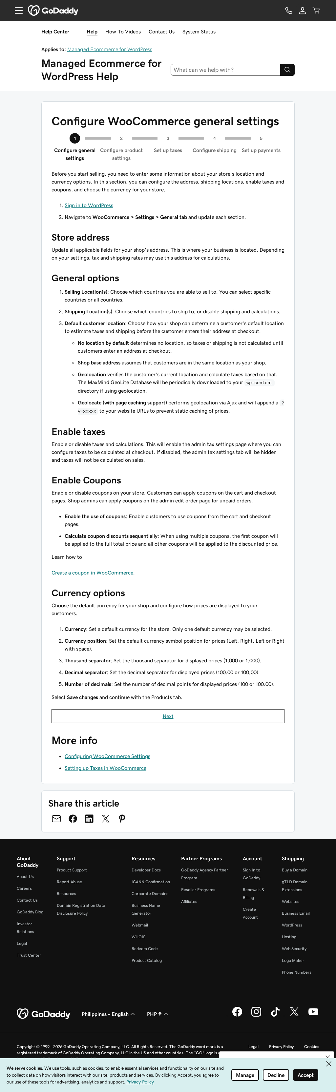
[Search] (287, 70)
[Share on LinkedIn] (89, 819)
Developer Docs (146, 870)
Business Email (296, 913)
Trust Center (29, 955)
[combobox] (226, 70)
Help (92, 31)
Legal (22, 943)
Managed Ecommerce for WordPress (109, 49)
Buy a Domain (294, 870)
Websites (290, 901)
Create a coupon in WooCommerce (92, 572)
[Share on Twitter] (105, 819)
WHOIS (138, 937)
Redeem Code (145, 948)
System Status (199, 31)
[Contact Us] (289, 10)
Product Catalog (147, 960)
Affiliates (189, 901)
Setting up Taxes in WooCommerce (105, 767)
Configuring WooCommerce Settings (107, 756)
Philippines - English (105, 1014)
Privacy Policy (281, 1046)
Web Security (294, 948)
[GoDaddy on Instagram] (256, 1015)
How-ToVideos (123, 31)
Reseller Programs (198, 889)
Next (168, 716)
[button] (328, 1057)
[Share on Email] (56, 819)
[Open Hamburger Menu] (16, 10)
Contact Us (162, 31)
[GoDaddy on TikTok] (275, 1015)
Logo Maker (293, 960)
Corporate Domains (150, 893)
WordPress (292, 925)
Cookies (311, 1046)
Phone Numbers (296, 972)
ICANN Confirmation (151, 882)
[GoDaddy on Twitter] (294, 1015)
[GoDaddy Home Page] (44, 1014)
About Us (25, 876)
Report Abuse (69, 882)
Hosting (289, 937)
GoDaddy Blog (30, 912)
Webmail (140, 925)
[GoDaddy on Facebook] (237, 1015)
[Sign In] (302, 10)
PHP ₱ (154, 1014)
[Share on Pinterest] (122, 819)
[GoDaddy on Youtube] (313, 1015)
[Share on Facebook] (73, 819)
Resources (66, 893)
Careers (24, 888)
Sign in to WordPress (89, 205)
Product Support (72, 870)
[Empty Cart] (316, 10)
